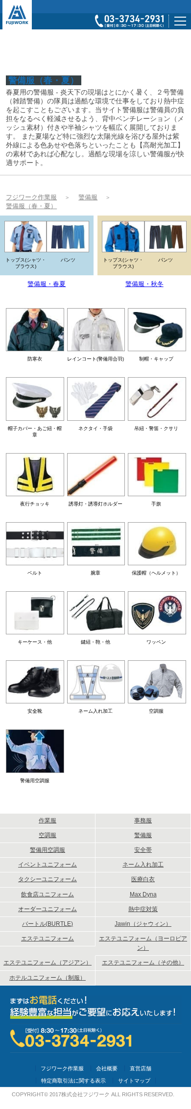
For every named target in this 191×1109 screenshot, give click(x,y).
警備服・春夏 (46, 284)
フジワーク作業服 (62, 1068)
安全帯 (143, 849)
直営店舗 (140, 1068)
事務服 (143, 820)
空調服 (47, 835)
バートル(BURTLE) (47, 923)
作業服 (47, 820)
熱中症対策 (143, 909)
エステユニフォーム (47, 938)
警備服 (143, 835)
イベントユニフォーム (47, 864)
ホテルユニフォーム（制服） (47, 977)
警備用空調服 (47, 849)
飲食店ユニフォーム (47, 894)
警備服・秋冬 (144, 284)
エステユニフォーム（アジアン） (47, 962)
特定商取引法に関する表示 (73, 1081)
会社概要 (107, 1068)
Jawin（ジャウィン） (143, 923)
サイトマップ (134, 1081)
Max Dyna (143, 894)
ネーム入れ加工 (143, 864)
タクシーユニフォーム (47, 879)
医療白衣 (143, 879)
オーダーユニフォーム (47, 909)
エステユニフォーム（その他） (143, 962)
